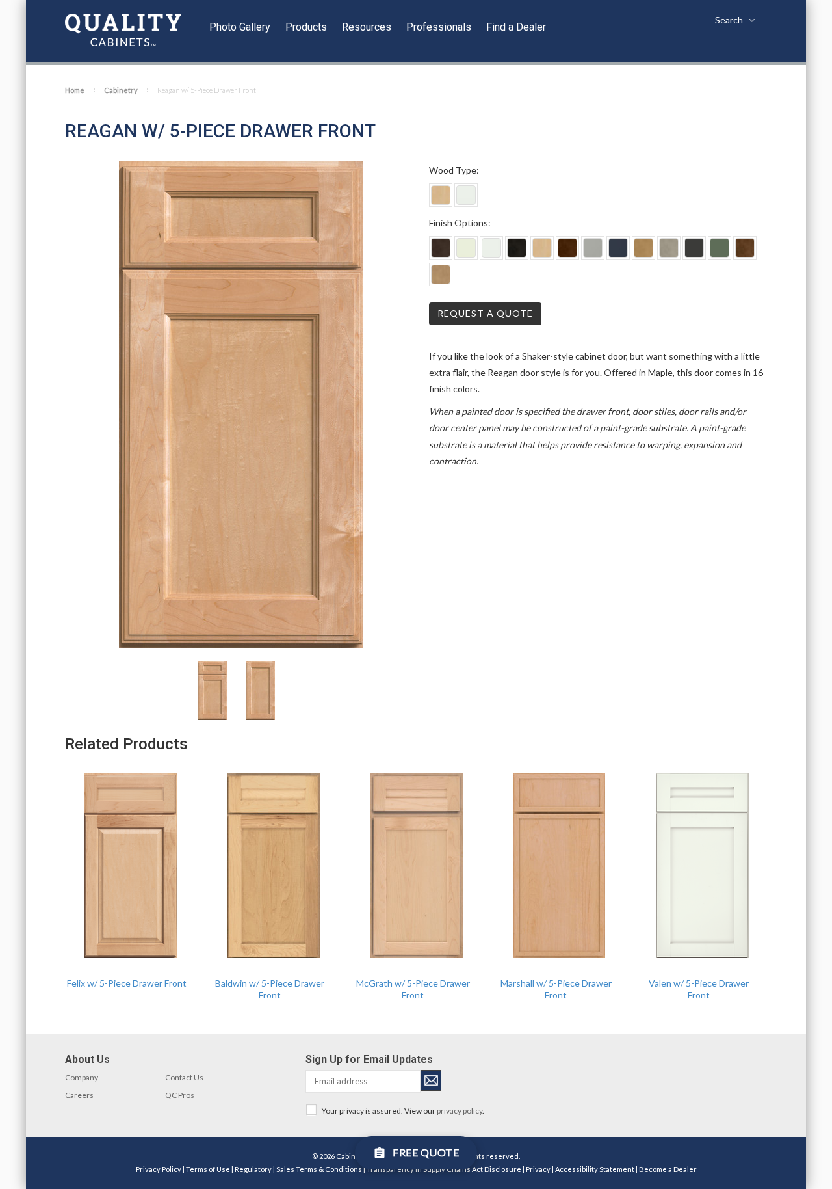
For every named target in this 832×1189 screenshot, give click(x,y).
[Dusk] (516, 248)
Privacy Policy (158, 1169)
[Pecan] (567, 248)
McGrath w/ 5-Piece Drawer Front (413, 989)
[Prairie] (440, 274)
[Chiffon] (466, 248)
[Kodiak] (745, 248)
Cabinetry (121, 90)
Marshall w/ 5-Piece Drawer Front (556, 989)
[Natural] (542, 248)
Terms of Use (208, 1169)
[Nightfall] (618, 248)
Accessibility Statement (594, 1169)
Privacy (538, 1169)
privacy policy (459, 1111)
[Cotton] (491, 248)
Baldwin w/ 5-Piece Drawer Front (269, 989)
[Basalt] (440, 248)
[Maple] (440, 195)
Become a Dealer (668, 1169)
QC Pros (179, 1095)
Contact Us (184, 1077)
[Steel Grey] (669, 248)
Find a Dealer (516, 27)
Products (306, 27)
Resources (366, 27)
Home (74, 90)
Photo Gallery (239, 27)
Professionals (438, 27)
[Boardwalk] (643, 248)
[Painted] (466, 195)
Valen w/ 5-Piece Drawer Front (699, 989)
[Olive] (719, 248)
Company (81, 1077)
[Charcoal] (694, 248)
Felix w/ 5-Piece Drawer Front (127, 983)
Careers (79, 1095)
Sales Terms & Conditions (319, 1169)
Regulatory (253, 1169)
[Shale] (592, 248)
